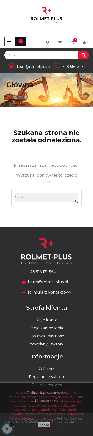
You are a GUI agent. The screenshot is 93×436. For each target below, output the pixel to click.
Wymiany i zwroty (46, 344)
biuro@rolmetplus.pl (48, 282)
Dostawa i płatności (46, 336)
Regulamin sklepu (46, 377)
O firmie (46, 369)
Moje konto (46, 320)
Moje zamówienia (46, 328)
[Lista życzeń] (60, 42)
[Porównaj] (48, 42)
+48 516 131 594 (42, 272)
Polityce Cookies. (70, 418)
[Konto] (86, 42)
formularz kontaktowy (49, 292)
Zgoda (44, 425)
